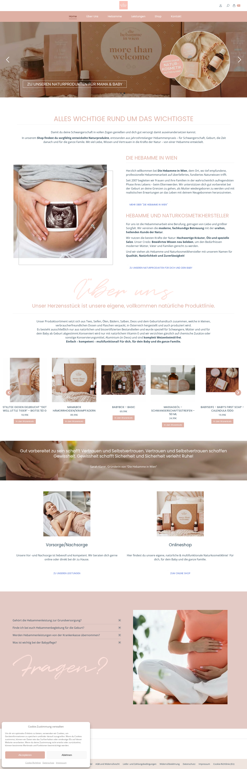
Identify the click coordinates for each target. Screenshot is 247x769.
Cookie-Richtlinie (33, 762)
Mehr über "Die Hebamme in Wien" (149, 204)
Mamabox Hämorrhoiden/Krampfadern (74, 409)
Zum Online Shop (180, 573)
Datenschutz (48, 762)
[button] (9, 393)
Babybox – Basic (123, 407)
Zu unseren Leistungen (66, 573)
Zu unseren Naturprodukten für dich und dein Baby (161, 267)
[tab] (67, 620)
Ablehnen (67, 755)
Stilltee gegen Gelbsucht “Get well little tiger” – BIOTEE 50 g (25, 409)
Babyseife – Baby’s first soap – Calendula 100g (222, 409)
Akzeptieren (25, 755)
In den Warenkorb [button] (25, 421)
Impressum (61, 762)
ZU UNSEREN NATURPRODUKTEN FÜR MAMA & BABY (74, 84)
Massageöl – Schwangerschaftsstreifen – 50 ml (173, 410)
